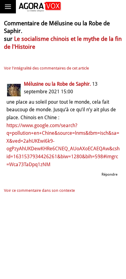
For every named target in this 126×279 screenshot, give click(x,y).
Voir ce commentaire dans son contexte (39, 190)
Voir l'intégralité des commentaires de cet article (46, 68)
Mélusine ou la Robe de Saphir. (57, 84)
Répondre (109, 174)
